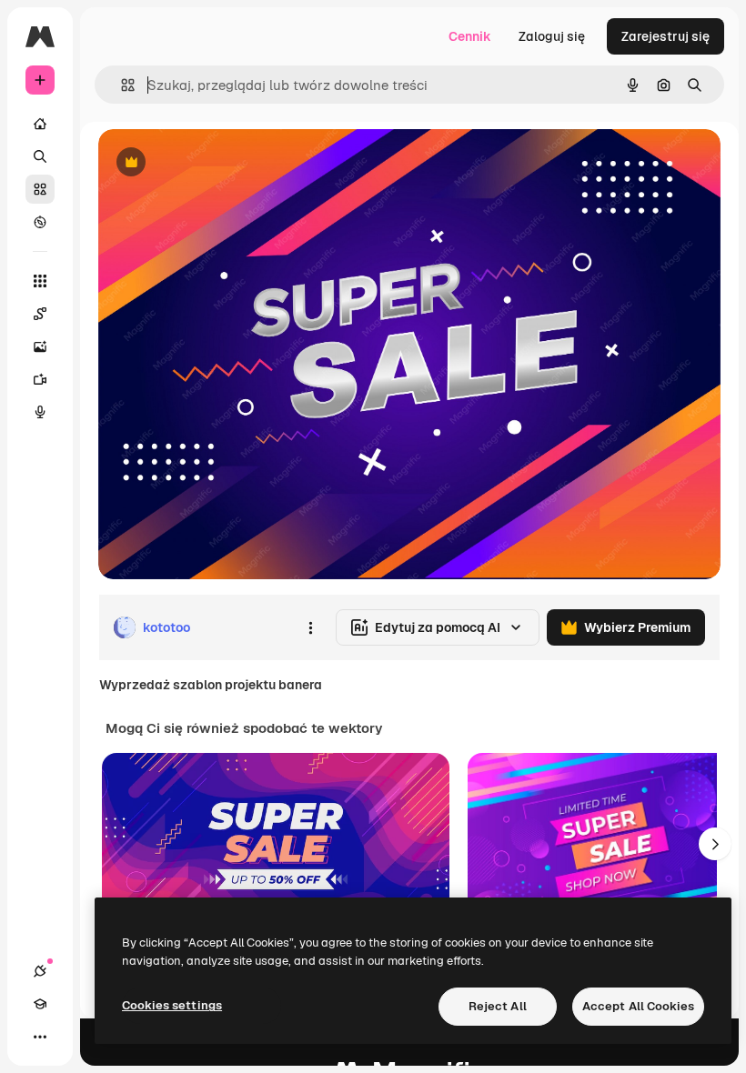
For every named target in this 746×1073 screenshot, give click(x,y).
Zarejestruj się (665, 36)
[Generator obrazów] (40, 346)
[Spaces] (40, 313)
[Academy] (40, 1003)
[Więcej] (40, 1036)
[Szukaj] (40, 156)
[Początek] (40, 123)
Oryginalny (223, 163)
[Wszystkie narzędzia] (40, 281)
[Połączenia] (40, 971)
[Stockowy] (40, 189)
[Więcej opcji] (310, 627)
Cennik (470, 36)
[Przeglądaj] (40, 221)
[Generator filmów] (40, 379)
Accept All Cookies (638, 1006)
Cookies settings (172, 1005)
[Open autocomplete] (121, 85)
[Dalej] (715, 844)
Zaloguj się (552, 36)
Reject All (498, 1006)
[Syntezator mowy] (40, 411)
